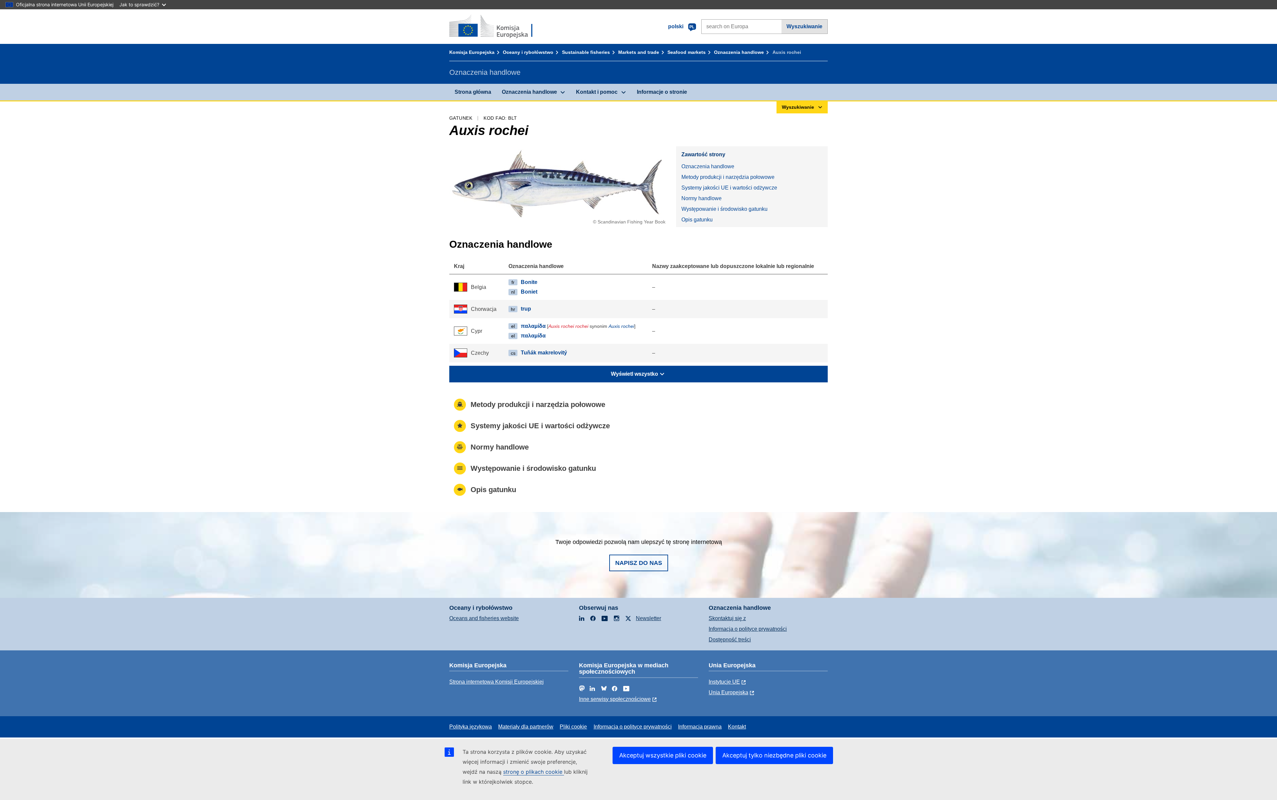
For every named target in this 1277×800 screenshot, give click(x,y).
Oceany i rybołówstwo (528, 52)
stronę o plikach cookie (533, 771)
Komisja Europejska (472, 52)
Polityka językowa (470, 727)
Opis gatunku (697, 219)
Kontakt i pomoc (597, 92)
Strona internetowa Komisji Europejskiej (496, 682)
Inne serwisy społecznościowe (615, 699)
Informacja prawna (700, 727)
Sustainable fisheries (586, 52)
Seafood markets (686, 52)
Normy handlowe (701, 198)
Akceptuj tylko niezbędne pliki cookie (774, 755)
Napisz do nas (638, 563)
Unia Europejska (728, 692)
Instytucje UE (724, 682)
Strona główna (473, 92)
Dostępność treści (730, 639)
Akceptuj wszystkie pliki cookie (662, 755)
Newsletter (648, 618)
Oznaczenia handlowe (739, 52)
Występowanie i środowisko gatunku (724, 209)
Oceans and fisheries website (484, 618)
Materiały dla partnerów (525, 727)
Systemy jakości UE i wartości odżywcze (729, 188)
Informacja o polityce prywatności (748, 629)
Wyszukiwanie (804, 26)
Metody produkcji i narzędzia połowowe (728, 177)
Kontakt (737, 727)
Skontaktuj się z (727, 618)
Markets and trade (638, 52)
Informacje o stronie (662, 92)
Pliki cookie (573, 727)
